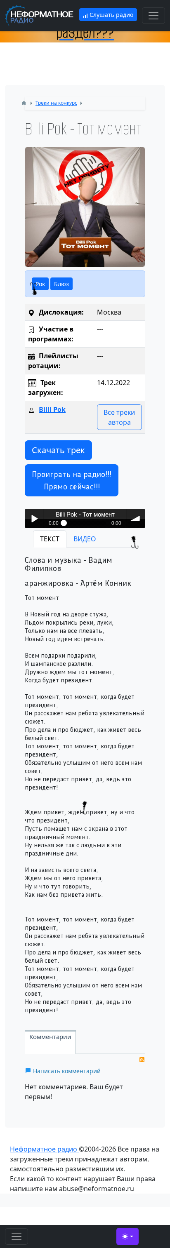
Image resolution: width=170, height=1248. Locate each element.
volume (136, 518)
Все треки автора (119, 417)
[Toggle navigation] (153, 15)
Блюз (61, 284)
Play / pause (34, 518)
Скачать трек (58, 450)
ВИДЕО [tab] (84, 538)
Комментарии (50, 1036)
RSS (142, 1059)
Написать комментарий (67, 1071)
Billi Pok (52, 409)
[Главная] (24, 103)
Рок (40, 284)
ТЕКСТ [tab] (49, 538)
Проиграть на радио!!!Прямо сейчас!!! (71, 480)
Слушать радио (110, 15)
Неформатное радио (44, 1149)
